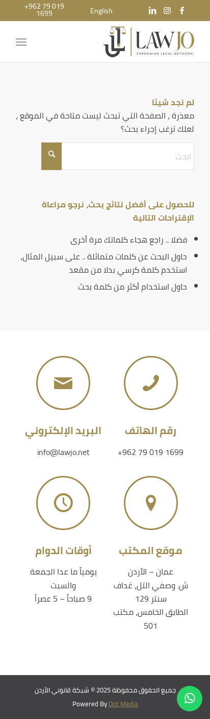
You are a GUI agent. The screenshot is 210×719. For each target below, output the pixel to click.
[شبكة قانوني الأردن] (122, 41)
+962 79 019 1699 (150, 452)
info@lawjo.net (63, 452)
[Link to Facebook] (182, 10)
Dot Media (123, 704)
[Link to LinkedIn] (152, 10)
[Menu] (23, 42)
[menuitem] (101, 11)
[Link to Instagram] (167, 10)
